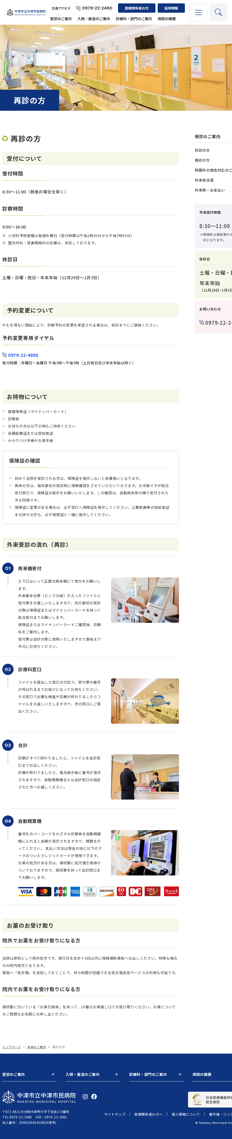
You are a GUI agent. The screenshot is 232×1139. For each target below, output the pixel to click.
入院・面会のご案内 (93, 18)
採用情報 (171, 8)
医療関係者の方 (137, 8)
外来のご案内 (36, 1047)
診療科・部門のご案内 (134, 18)
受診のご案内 (61, 18)
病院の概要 (167, 18)
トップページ (11, 1047)
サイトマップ (115, 1114)
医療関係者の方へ (148, 1114)
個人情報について (186, 1114)
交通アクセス (61, 8)
